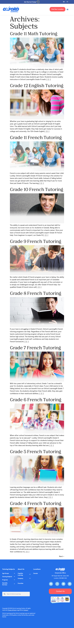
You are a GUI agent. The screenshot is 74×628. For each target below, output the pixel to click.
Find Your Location (57, 9)
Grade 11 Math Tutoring (33, 33)
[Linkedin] (70, 584)
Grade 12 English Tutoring (36, 85)
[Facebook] (51, 584)
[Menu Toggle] (67, 9)
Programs (5, 580)
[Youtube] (63, 584)
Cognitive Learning (20, 574)
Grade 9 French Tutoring (35, 241)
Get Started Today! (30, 2)
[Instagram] (57, 584)
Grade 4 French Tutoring (35, 503)
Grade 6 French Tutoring (35, 399)
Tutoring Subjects (7, 577)
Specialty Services (4, 584)
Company (20, 578)
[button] (8, 573)
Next (61, 556)
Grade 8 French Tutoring (35, 293)
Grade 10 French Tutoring (36, 189)
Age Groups (5, 573)
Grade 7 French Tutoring (35, 347)
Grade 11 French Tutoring (36, 137)
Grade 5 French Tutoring (35, 451)
